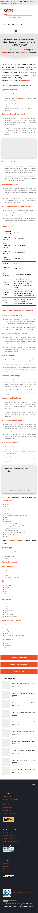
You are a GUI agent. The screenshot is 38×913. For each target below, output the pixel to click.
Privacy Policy (7, 808)
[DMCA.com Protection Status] (19, 901)
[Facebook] (5, 24)
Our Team (6, 866)
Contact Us (6, 869)
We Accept (7, 846)
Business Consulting (9, 836)
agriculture (32, 104)
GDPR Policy (6, 805)
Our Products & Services (12, 830)
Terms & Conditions (9, 813)
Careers (5, 872)
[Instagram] (17, 24)
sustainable (22, 98)
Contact (6, 860)
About (34, 785)
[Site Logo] (19, 10)
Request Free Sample (19, 657)
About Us (6, 863)
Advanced (14, 128)
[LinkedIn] (21, 24)
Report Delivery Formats (10, 799)
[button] (15, 31)
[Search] (29, 17)
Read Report (19, 671)
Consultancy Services (10, 833)
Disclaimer (6, 802)
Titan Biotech (9, 511)
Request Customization (19, 664)
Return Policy (7, 810)
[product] (6, 685)
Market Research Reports (11, 841)
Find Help (6, 793)
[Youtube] (13, 24)
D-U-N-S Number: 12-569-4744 (21, 893)
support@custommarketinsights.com (22, 1)
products (29, 386)
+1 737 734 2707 (17, 3)
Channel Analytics (8, 838)
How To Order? (7, 796)
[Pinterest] (9, 24)
